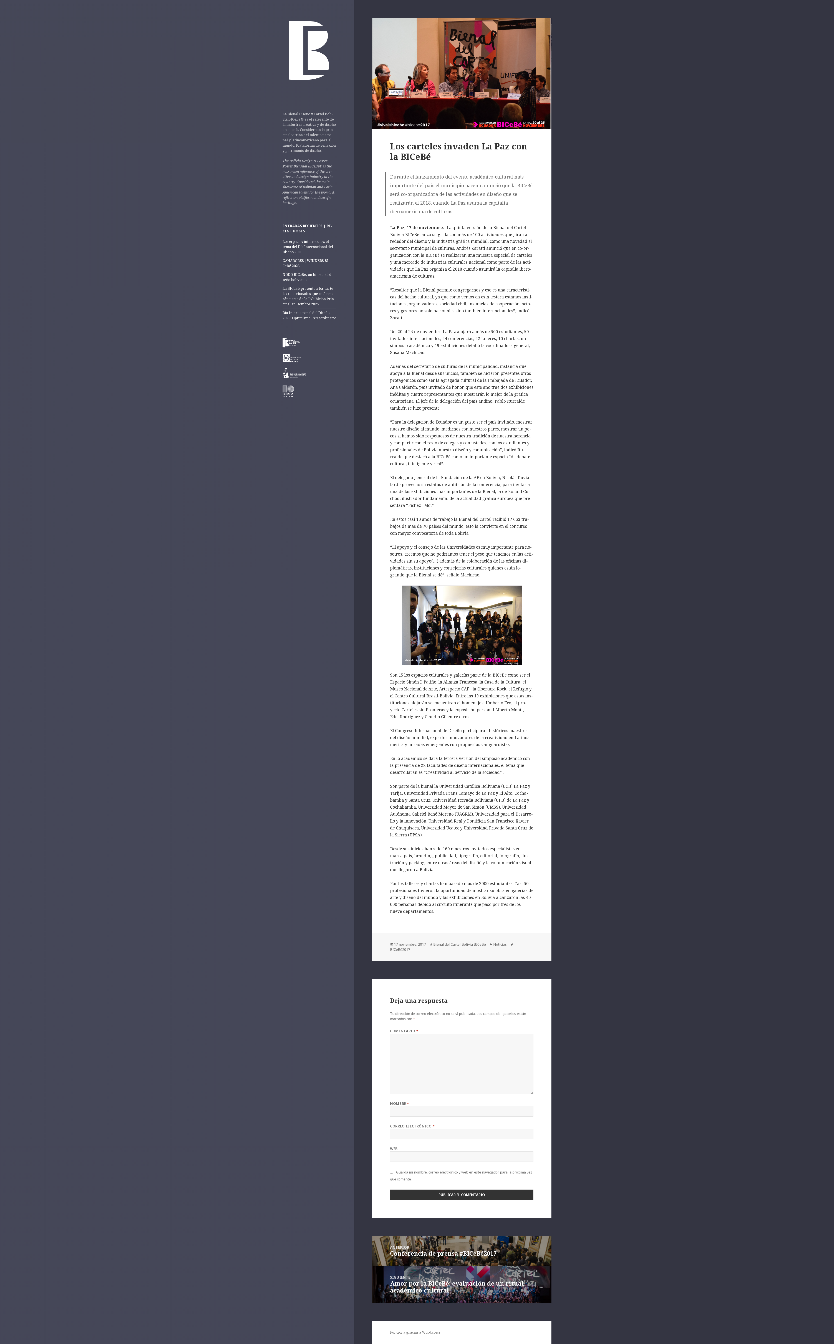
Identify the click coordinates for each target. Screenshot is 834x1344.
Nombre (399, 1103)
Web (394, 1148)
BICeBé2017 (400, 949)
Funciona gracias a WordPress (415, 1332)
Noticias (500, 944)
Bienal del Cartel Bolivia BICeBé (459, 944)
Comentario (404, 1031)
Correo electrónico (412, 1126)
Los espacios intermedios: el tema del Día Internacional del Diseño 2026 (308, 246)
